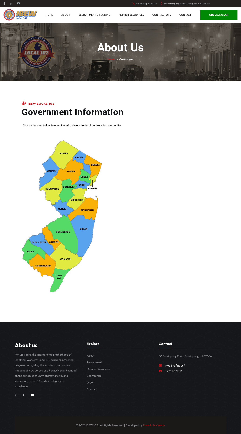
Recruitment (94, 362)
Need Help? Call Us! (146, 3)
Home (49, 14)
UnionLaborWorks (154, 425)
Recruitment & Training (94, 14)
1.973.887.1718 (173, 371)
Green (90, 382)
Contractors (161, 14)
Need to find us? (175, 365)
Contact (185, 14)
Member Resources (131, 14)
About (65, 14)
